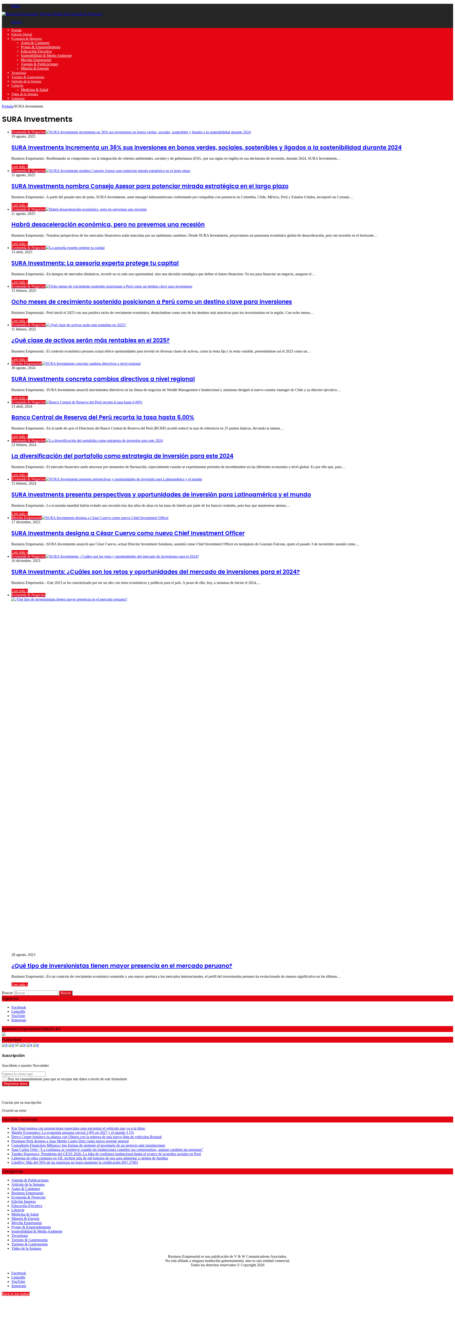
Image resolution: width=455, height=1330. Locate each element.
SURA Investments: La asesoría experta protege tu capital (95, 263)
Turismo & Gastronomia (29, 1244)
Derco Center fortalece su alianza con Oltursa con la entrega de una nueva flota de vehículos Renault (86, 1137)
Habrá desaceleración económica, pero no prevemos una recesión (108, 224)
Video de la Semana (24, 94)
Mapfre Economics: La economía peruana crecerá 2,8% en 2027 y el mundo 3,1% (72, 1133)
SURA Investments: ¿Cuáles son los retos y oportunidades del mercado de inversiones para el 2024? (155, 572)
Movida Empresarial (36, 60)
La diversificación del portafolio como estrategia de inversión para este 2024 (122, 456)
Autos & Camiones (35, 43)
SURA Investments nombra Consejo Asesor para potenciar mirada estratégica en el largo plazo (149, 186)
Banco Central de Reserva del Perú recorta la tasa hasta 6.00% (102, 417)
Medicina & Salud (34, 90)
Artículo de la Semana (26, 81)
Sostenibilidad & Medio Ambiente (46, 56)
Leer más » (19, 166)
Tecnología (18, 73)
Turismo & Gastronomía (27, 77)
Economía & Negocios (26, 39)
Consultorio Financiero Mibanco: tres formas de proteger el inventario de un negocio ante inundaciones (88, 1145)
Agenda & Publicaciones (39, 64)
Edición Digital (21, 34)
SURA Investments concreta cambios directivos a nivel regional (103, 379)
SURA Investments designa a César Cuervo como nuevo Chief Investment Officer (128, 533)
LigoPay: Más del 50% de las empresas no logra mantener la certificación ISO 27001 (74, 1162)
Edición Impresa (23, 1201)
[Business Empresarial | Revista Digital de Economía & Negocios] (52, 14)
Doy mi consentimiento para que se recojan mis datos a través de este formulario (67, 1079)
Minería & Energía (35, 68)
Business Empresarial (27, 1193)
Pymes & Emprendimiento (40, 47)
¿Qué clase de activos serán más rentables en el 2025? (90, 340)
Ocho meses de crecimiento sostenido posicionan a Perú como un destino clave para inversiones (151, 302)
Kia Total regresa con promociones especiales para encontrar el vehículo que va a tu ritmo (78, 1128)
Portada (16, 30)
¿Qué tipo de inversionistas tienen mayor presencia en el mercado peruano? (121, 966)
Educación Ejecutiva (36, 51)
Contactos (17, 98)
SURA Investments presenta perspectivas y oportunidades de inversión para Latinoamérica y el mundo (161, 494)
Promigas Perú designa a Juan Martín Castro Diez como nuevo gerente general (70, 1141)
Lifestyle (17, 85)
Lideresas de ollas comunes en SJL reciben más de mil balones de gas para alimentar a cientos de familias (89, 1158)
